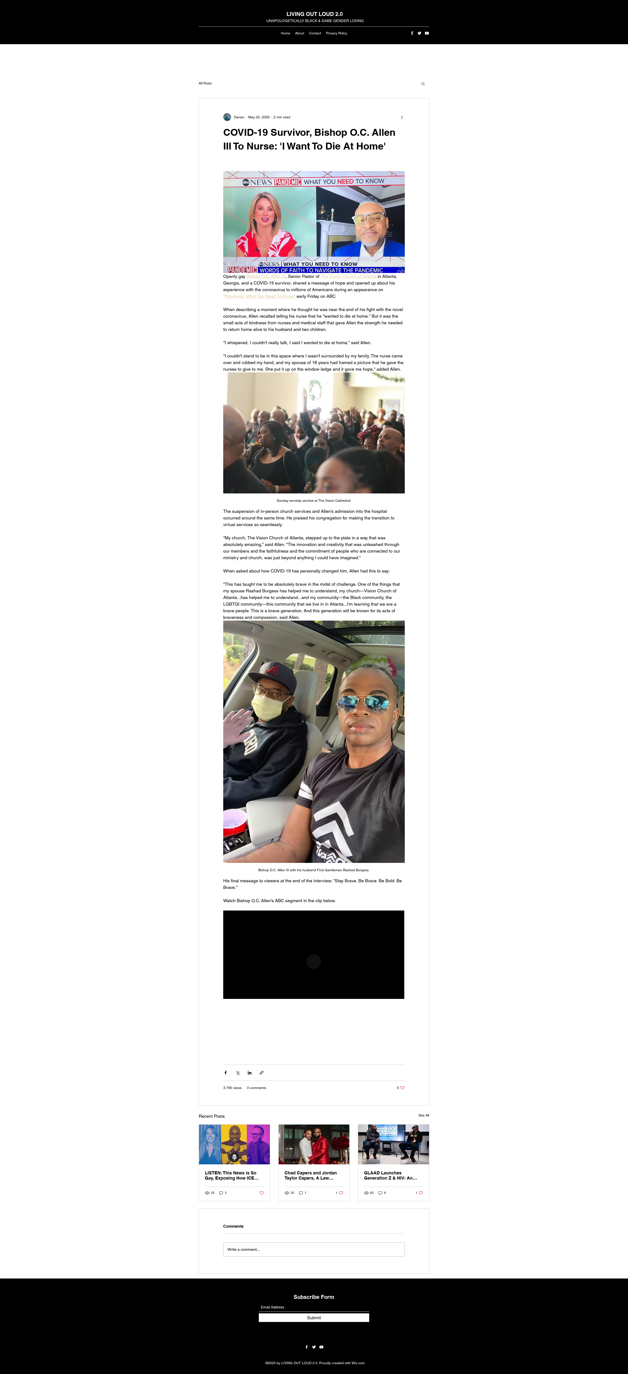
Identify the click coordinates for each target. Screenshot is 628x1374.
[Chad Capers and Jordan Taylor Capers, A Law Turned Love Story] (314, 1144)
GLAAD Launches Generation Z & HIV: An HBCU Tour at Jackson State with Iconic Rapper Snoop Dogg (393, 1175)
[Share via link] (261, 1072)
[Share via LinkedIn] (249, 1072)
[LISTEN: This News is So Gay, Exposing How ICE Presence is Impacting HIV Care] (234, 1144)
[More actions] (402, 117)
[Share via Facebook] (225, 1072)
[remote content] (314, 955)
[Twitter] (419, 33)
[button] (423, 83)
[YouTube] (426, 33)
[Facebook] (412, 33)
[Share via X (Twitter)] (237, 1072)
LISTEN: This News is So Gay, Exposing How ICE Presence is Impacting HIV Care (232, 1175)
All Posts (205, 83)
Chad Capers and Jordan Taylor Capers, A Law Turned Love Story (311, 1175)
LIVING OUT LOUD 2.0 (315, 14)
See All (424, 1115)
